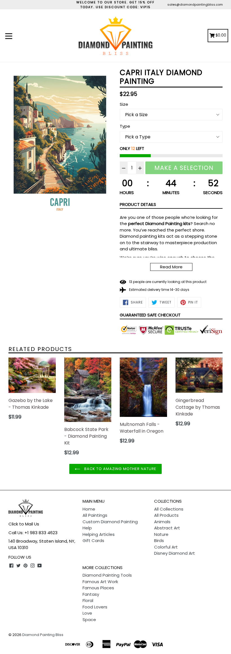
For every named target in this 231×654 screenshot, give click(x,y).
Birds (159, 540)
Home (89, 509)
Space (89, 619)
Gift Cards (93, 540)
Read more (171, 267)
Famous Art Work (100, 582)
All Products (166, 515)
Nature (161, 534)
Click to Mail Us (23, 524)
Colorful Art (166, 547)
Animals (162, 522)
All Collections (168, 509)
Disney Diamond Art (174, 553)
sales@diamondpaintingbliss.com (195, 4)
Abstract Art (167, 528)
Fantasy (91, 594)
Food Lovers (95, 607)
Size (124, 104)
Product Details (138, 204)
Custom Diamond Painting (110, 522)
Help (87, 528)
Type (125, 126)
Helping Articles (99, 534)
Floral (88, 600)
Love (87, 613)
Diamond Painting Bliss (42, 634)
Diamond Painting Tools (107, 575)
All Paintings (95, 515)
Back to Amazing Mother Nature (119, 468)
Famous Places (98, 588)
